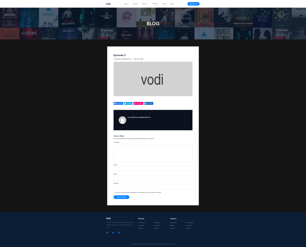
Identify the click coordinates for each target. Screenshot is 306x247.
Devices (188, 228)
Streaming (141, 222)
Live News (157, 225)
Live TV (156, 228)
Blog (172, 4)
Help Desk (173, 222)
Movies (144, 4)
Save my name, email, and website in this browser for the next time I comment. (138, 192)
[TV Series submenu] (158, 3)
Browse (135, 4)
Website (116, 183)
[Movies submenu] (147, 3)
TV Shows (141, 225)
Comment (117, 142)
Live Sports (157, 222)
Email (116, 174)
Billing (172, 225)
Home (126, 4)
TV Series (155, 4)
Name (116, 165)
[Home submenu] (128, 3)
